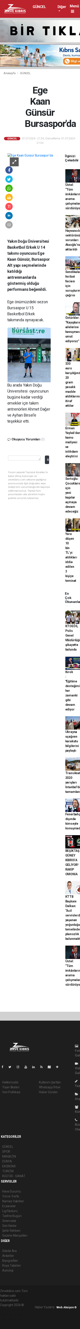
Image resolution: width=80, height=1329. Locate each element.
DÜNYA (7, 1161)
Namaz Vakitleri (13, 1201)
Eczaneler (9, 1206)
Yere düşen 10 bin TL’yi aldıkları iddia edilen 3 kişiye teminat (71, 557)
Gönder (48, 459)
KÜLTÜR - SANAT (13, 1176)
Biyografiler (10, 1260)
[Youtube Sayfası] (27, 1067)
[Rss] (43, 1067)
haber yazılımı (9, 1309)
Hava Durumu (11, 1191)
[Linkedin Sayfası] (35, 1067)
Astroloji (7, 1270)
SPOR (6, 1151)
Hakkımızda (10, 1082)
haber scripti (17, 1314)
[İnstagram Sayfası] (20, 1067)
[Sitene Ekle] (59, 1067)
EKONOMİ (9, 1166)
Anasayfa (10, 73)
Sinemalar (9, 1221)
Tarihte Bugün (12, 1216)
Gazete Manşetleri (14, 1235)
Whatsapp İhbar (49, 1087)
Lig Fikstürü (10, 1211)
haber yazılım (9, 1319)
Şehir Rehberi (11, 1230)
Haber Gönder (48, 1092)
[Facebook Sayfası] (4, 1067)
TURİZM (8, 1171)
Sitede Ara (9, 1251)
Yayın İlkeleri (10, 1087)
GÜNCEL (39, 7)
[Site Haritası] (51, 1067)
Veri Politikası (11, 1092)
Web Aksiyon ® (66, 1307)
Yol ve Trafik (10, 1196)
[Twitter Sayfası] (11, 1067)
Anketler (8, 1256)
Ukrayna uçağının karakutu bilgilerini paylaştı (72, 741)
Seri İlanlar (9, 1225)
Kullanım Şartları (50, 1082)
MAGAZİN (9, 1156)
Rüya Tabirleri (11, 1265)
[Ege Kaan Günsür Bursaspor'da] (30, 155)
